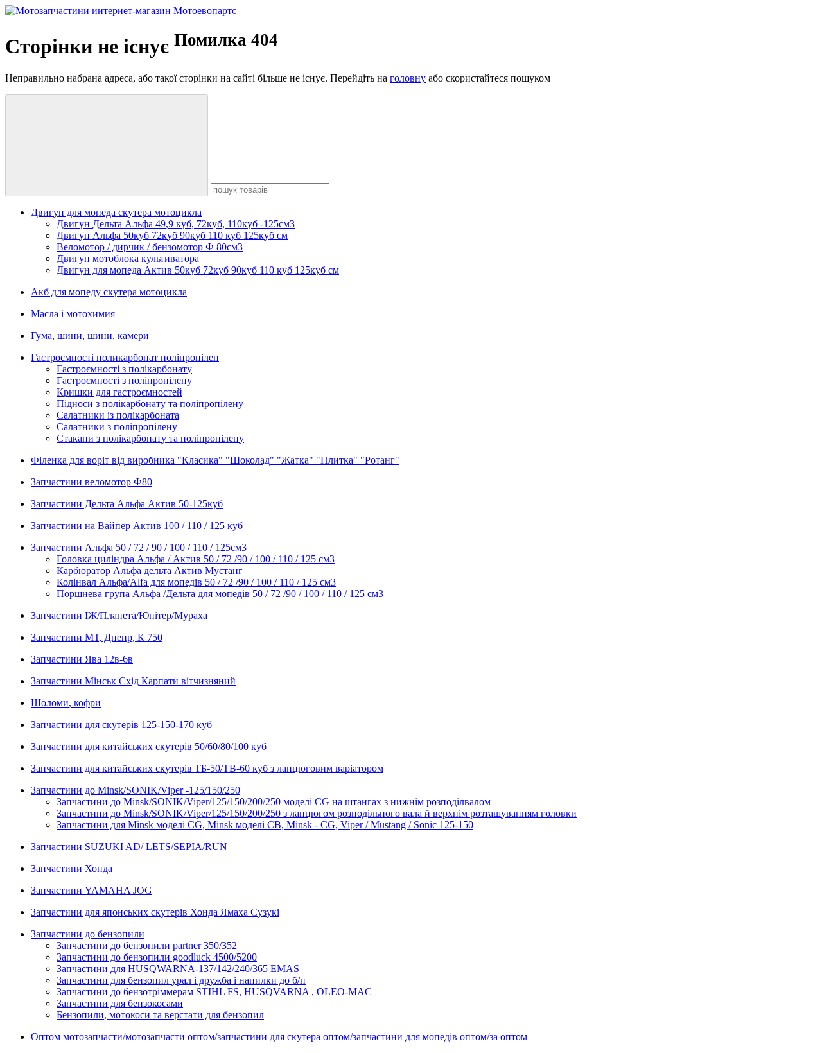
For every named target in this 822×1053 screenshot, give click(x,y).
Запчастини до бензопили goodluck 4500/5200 (157, 957)
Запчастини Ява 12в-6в (82, 659)
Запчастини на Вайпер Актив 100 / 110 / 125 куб (137, 525)
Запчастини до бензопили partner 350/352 (147, 945)
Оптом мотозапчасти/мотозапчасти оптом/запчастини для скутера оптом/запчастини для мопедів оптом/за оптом (279, 1036)
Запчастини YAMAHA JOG (91, 890)
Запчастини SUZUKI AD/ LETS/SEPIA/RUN (129, 846)
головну (408, 78)
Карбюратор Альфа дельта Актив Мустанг (150, 570)
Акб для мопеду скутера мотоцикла (109, 291)
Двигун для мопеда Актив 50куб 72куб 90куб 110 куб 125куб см (198, 270)
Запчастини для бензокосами (120, 1003)
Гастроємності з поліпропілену (124, 380)
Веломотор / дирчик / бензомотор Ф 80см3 (150, 246)
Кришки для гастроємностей (119, 392)
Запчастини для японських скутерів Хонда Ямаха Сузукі (155, 912)
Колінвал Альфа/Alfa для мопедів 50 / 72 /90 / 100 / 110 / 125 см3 (196, 582)
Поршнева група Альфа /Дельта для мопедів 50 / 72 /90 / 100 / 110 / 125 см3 (220, 593)
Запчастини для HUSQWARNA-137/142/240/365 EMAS (178, 968)
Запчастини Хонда (71, 868)
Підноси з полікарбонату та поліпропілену (150, 403)
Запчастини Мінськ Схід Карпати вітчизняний (133, 680)
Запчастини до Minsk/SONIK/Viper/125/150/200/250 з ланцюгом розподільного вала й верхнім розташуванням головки (317, 813)
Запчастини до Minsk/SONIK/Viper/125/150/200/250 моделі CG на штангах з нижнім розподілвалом (274, 801)
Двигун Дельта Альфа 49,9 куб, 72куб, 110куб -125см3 (176, 223)
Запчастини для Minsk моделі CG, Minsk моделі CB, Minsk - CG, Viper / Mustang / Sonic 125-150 (265, 824)
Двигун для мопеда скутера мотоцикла (116, 212)
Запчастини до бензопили (87, 933)
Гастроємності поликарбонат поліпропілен (125, 357)
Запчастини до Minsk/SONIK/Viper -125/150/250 (135, 790)
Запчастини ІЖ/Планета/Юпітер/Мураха (119, 615)
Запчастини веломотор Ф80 (91, 481)
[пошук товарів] (106, 145)
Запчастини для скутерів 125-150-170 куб (121, 724)
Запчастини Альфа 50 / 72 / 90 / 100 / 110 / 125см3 (139, 547)
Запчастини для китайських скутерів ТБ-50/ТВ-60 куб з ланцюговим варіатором (207, 768)
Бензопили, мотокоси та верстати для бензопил (160, 1014)
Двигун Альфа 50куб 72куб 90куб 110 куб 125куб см (172, 235)
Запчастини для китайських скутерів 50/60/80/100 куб (149, 746)
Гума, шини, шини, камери (90, 335)
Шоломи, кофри (66, 702)
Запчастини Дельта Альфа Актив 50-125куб (127, 503)
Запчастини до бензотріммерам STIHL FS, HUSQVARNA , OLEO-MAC (214, 991)
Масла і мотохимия (73, 313)
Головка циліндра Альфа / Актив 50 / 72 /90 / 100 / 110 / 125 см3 (196, 558)
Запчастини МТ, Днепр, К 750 (96, 637)
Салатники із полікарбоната (118, 415)
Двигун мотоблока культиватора (128, 258)
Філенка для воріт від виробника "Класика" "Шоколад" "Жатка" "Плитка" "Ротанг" (215, 460)
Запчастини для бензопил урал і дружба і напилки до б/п (181, 980)
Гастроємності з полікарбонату (124, 368)
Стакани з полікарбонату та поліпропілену (150, 438)
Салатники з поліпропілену (117, 426)
